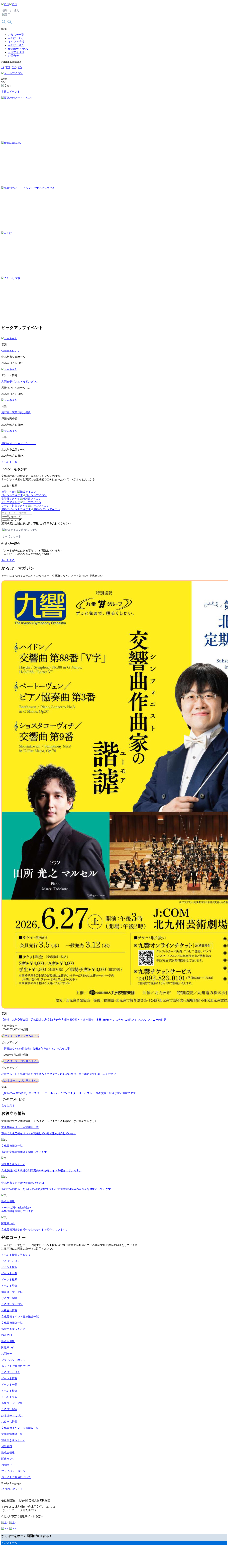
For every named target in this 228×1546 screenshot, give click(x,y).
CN (14, 67)
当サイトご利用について (16, 1366)
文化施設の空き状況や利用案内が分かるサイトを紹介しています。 (41, 1170)
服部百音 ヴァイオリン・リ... (18, 443)
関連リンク (8, 1223)
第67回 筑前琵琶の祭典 (16, 412)
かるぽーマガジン (18, 48)
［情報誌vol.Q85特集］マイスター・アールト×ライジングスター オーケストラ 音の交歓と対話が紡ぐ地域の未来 (68, 1093)
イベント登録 (9, 1285)
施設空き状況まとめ (13, 1164)
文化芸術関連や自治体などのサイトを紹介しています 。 (35, 1229)
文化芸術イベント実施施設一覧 (20, 1127)
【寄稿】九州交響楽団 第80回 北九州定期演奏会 (31, 1019)
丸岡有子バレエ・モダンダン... (19, 381)
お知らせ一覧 (16, 34)
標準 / (6, 10)
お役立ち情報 (16, 52)
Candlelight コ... (10, 350)
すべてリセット (11, 536)
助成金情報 (8, 1201)
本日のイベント (10, 91)
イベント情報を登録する (16, 1254)
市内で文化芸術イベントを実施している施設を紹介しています (38, 1133)
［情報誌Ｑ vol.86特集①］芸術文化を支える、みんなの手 (35, 1048)
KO (20, 67)
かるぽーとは (16, 38)
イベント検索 (9, 1279)
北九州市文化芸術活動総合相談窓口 (22, 1182)
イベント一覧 (9, 461)
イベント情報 (16, 41)
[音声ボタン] (6, 15)
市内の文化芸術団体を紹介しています (24, 1152)
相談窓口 (6, 1335)
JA (2, 67)
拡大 (16, 10)
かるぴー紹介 (16, 45)
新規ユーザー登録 (12, 1291)
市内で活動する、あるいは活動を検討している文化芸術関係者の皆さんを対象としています (56, 1189)
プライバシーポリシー (14, 1359)
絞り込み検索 (29, 529)
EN (8, 67)
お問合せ (13, 55)
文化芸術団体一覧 (12, 1145)
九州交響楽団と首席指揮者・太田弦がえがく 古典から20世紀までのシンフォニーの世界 (113, 1019)
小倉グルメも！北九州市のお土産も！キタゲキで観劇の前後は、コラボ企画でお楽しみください (58, 1074)
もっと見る (8, 560)
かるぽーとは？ (10, 1261)
